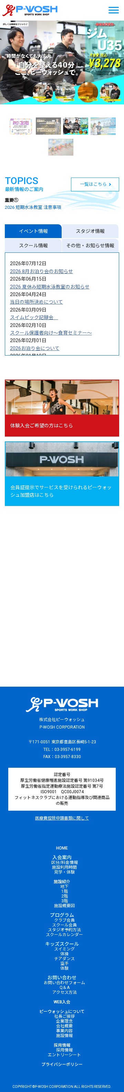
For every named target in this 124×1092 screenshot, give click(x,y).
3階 (64, 901)
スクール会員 (64, 925)
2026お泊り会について (35, 348)
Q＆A (65, 987)
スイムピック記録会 (34, 317)
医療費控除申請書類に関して (62, 818)
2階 (64, 896)
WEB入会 (62, 1002)
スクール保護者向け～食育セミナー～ (51, 333)
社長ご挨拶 (64, 1016)
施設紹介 (62, 881)
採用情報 (62, 1045)
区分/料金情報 (64, 862)
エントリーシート (64, 1054)
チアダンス (64, 958)
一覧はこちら (93, 184)
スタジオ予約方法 (64, 929)
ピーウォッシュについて (62, 1011)
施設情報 (64, 1035)
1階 (64, 891)
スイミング (64, 949)
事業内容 (64, 1030)
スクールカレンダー (64, 934)
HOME (62, 848)
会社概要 (64, 1026)
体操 (64, 954)
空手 (64, 963)
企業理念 (64, 1021)
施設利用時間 (64, 867)
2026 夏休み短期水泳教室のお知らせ (50, 287)
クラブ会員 (64, 920)
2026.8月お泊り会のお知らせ (41, 271)
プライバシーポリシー (62, 1064)
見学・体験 (64, 872)
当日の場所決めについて (36, 302)
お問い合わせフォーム (64, 982)
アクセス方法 (64, 992)
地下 (64, 886)
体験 (64, 968)
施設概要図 (64, 905)
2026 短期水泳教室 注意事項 (33, 207)
